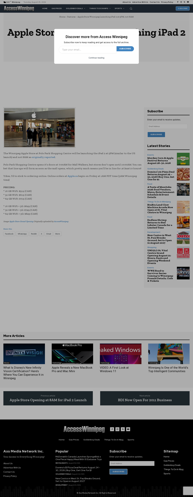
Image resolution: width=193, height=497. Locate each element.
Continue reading (96, 58)
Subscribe (125, 48)
